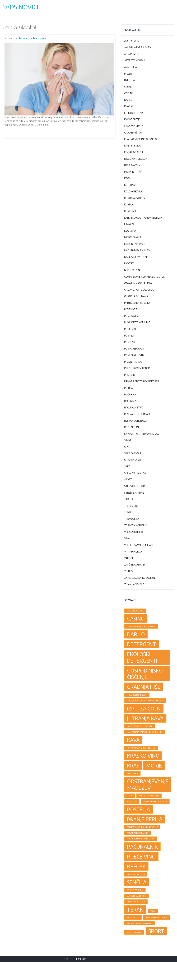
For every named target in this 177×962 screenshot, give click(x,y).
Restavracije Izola (135, 420)
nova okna (132, 773)
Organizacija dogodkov (139, 289)
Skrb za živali (132, 453)
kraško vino (143, 755)
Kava (127, 178)
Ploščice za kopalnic (137, 322)
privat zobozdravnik (137, 833)
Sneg (127, 466)
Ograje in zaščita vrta (138, 283)
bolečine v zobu (135, 611)
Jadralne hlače (133, 171)
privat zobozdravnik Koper (140, 839)
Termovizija (131, 518)
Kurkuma (130, 211)
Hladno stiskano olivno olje (142, 139)
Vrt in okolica (133, 551)
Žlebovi (128, 571)
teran (135, 909)
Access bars (131, 40)
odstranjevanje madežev (148, 784)
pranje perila (144, 819)
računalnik (142, 846)
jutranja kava (145, 718)
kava (133, 740)
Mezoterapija (132, 237)
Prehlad (129, 374)
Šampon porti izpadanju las (141, 433)
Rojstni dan (131, 427)
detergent (141, 644)
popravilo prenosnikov (155, 801)
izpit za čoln (144, 708)
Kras (133, 765)
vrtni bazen (133, 917)
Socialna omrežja (135, 473)
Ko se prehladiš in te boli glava (25, 38)
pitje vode (132, 801)
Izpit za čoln (132, 165)
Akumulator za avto (137, 47)
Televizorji (131, 505)
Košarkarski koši (134, 198)
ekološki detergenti (142, 657)
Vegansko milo (133, 531)
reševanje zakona (136, 874)
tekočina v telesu (136, 901)
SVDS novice (21, 7)
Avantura (130, 67)
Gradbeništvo (133, 132)
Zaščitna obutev (135, 564)
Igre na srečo (132, 145)
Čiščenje (129, 93)
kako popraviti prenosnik (139, 726)
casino (136, 618)
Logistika (130, 230)
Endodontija (132, 119)
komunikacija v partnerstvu (141, 748)
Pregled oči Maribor (137, 368)
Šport (128, 479)
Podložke (130, 328)
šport (156, 931)
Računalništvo (133, 407)
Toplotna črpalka (135, 525)
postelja (138, 809)
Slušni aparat (132, 459)
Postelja (129, 335)
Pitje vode (130, 309)
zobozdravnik (134, 932)
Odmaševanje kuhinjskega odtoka (145, 276)
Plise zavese (131, 315)
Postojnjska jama (134, 348)
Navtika (129, 263)
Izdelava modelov (135, 158)
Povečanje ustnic (135, 355)
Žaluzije (129, 558)
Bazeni (128, 73)
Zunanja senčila (134, 584)
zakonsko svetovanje (156, 917)
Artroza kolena (134, 60)
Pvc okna (130, 394)
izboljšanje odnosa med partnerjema (145, 700)
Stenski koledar (134, 486)
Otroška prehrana (136, 296)
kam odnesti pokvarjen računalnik (144, 732)
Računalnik (131, 400)
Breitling (130, 80)
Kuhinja (129, 204)
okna (129, 796)
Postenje (130, 341)
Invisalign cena (133, 152)
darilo (136, 634)
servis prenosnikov (136, 896)
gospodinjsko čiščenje (145, 673)
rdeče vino (141, 856)
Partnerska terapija (137, 302)
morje (154, 765)
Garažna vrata (133, 125)
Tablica (128, 499)
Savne (128, 440)
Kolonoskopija (133, 191)
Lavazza (129, 224)
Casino (128, 86)
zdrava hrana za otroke (139, 923)
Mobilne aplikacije (135, 243)
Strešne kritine (134, 492)
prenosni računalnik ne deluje (142, 827)
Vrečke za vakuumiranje (139, 544)
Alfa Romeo (131, 54)
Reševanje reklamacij (137, 414)
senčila (137, 882)
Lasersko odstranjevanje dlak (143, 217)
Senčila (128, 446)
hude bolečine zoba (137, 695)
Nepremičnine (132, 270)
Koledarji (130, 184)
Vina (127, 538)
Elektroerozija (133, 112)
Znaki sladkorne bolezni (139, 577)
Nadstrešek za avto (137, 250)
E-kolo (128, 106)
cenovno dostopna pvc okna (141, 626)
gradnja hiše (144, 687)
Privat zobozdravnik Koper (141, 381)
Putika (128, 387)
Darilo (128, 99)
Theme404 (79, 958)
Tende (128, 512)
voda (152, 911)
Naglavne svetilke (136, 256)
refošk (136, 866)
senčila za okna (135, 890)
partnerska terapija (149, 796)
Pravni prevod (133, 361)
